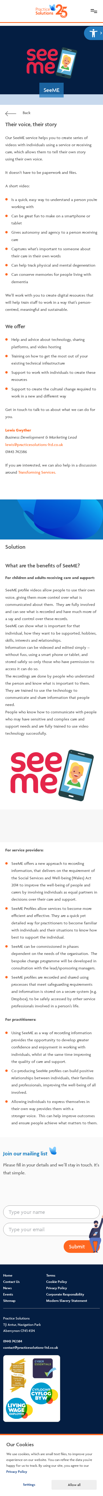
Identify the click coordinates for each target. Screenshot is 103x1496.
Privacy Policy (56, 1288)
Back (26, 112)
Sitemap (9, 1300)
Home (7, 1275)
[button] (93, 33)
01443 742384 (12, 1341)
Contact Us (11, 1281)
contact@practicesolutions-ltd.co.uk (30, 1347)
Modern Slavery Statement (66, 1300)
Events (8, 1294)
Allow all (74, 1485)
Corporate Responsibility (65, 1294)
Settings (29, 1484)
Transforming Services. (37, 472)
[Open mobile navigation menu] (94, 11)
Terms (50, 1275)
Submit (77, 1246)
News (7, 1288)
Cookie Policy (56, 1281)
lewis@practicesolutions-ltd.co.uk (34, 444)
